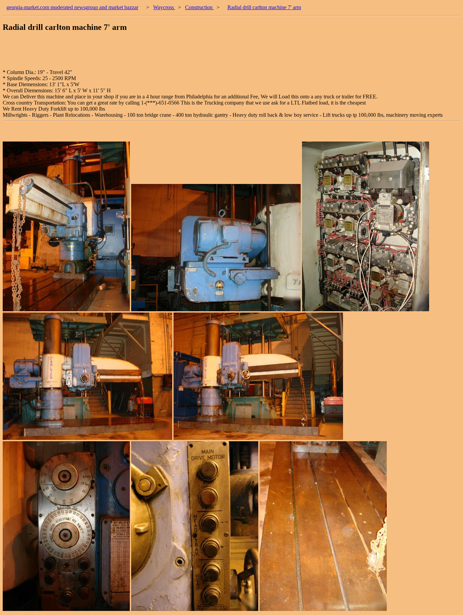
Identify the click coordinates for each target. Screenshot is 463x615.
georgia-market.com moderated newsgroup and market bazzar (72, 7)
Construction (199, 7)
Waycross (164, 7)
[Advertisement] (126, 54)
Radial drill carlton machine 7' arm (264, 7)
